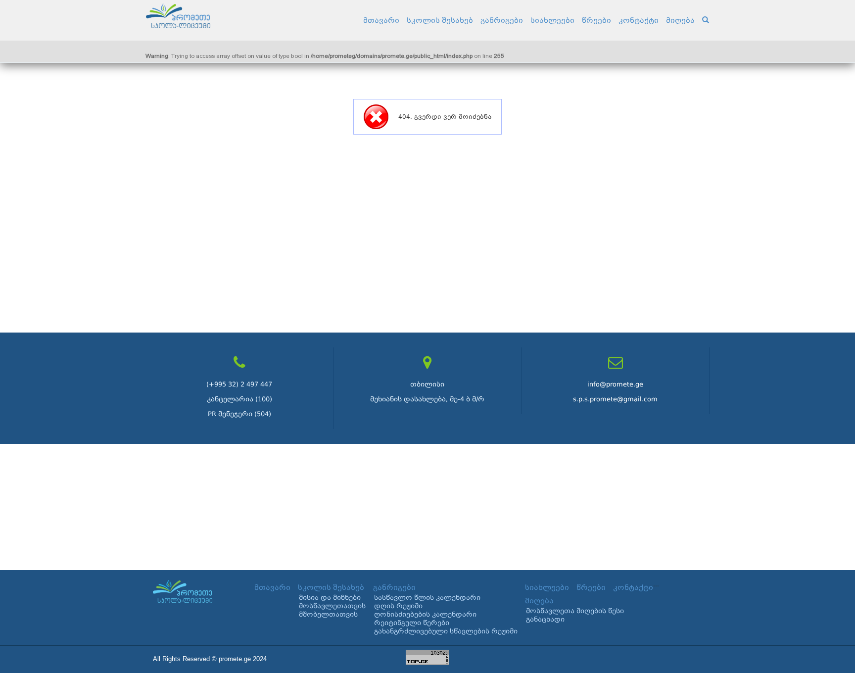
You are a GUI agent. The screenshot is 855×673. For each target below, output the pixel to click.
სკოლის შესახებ (440, 20)
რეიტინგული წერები (411, 622)
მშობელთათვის (328, 614)
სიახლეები (552, 20)
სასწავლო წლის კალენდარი (427, 597)
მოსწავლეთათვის (332, 606)
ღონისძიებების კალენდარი (425, 614)
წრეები (596, 20)
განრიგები (501, 20)
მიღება (680, 20)
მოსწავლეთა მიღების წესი (575, 611)
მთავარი (381, 20)
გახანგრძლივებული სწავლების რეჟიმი (446, 631)
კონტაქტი (638, 20)
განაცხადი (545, 619)
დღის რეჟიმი (398, 606)
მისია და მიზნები (330, 597)
